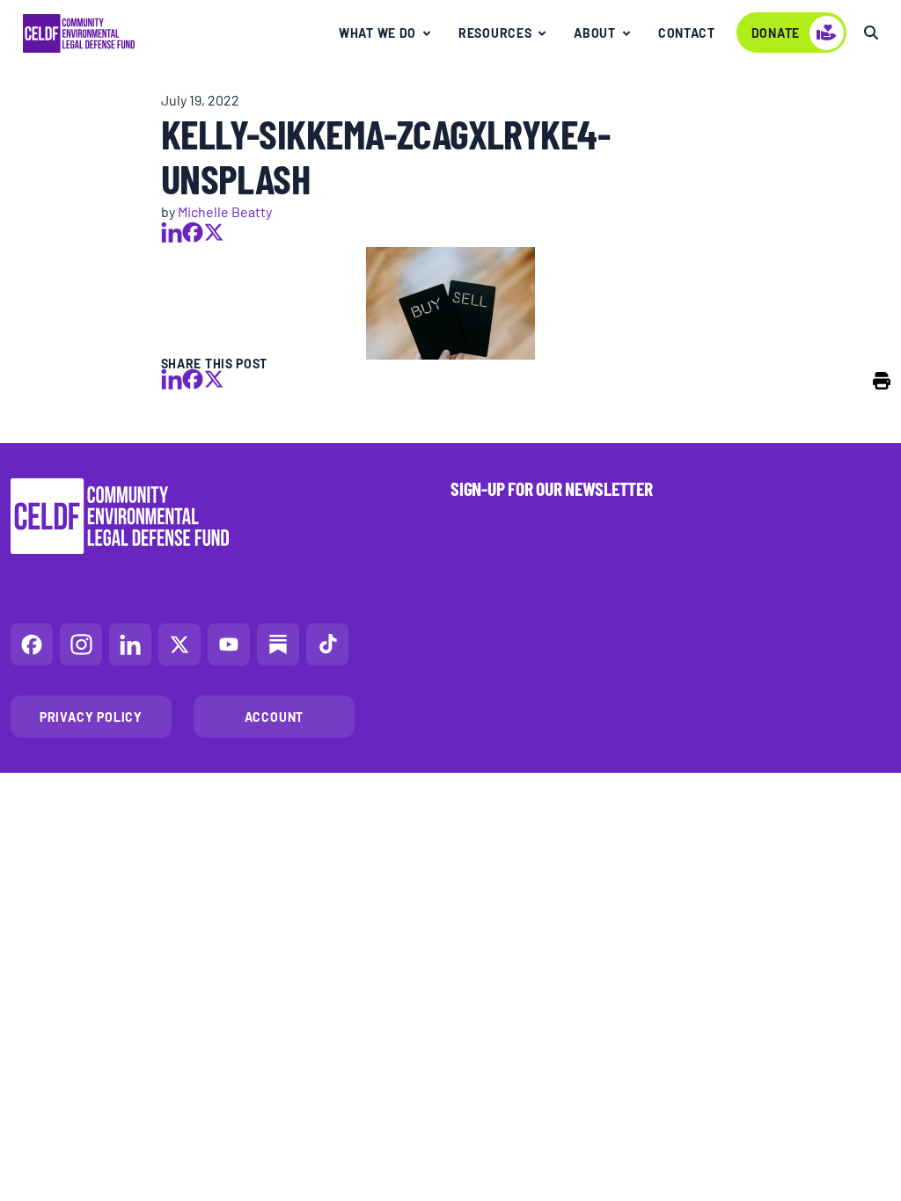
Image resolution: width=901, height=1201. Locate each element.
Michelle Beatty (225, 211)
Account (274, 716)
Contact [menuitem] (686, 32)
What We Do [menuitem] (377, 32)
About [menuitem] (595, 32)
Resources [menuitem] (494, 32)
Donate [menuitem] (775, 32)
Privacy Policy (91, 716)
